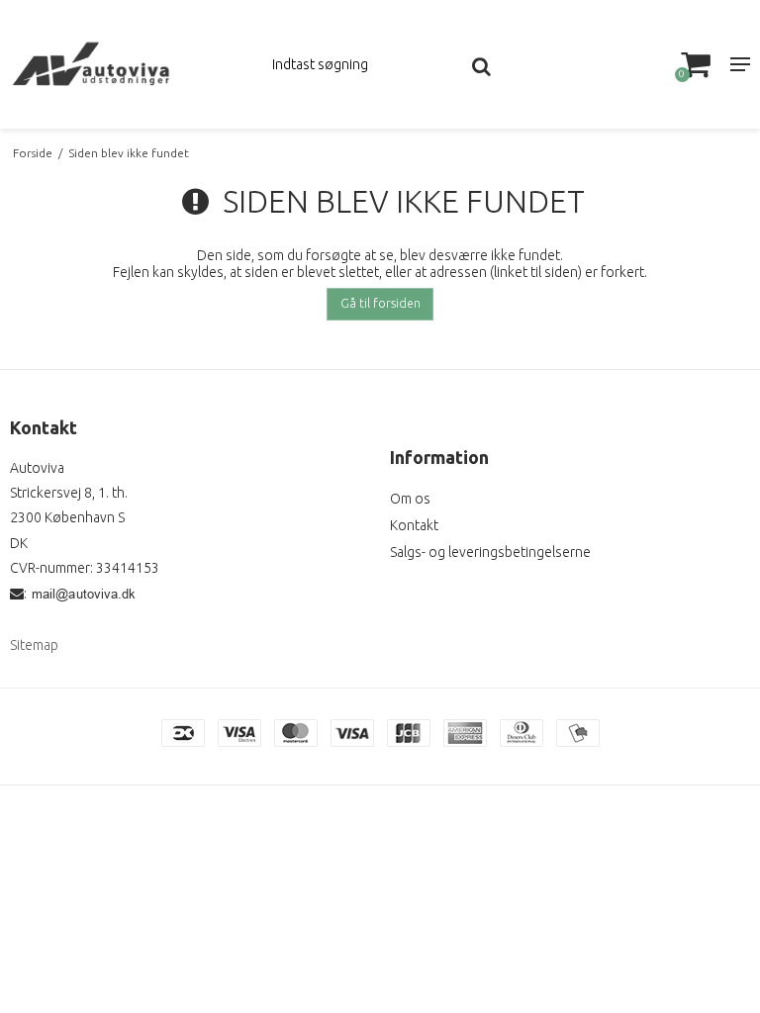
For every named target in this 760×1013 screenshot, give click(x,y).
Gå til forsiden (380, 303)
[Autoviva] (126, 64)
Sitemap (34, 645)
